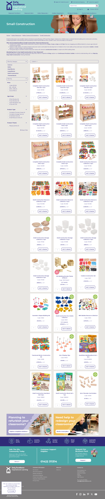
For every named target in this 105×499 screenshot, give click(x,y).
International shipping (78, 2)
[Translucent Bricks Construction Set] (41, 343)
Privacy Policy (36, 480)
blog (49, 53)
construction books (51, 49)
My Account (35, 469)
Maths (9, 67)
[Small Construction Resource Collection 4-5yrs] (64, 188)
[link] (77, 494)
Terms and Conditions (37, 471)
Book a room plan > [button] (63, 431)
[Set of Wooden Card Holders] (88, 381)
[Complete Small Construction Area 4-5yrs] (88, 112)
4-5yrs (57, 44)
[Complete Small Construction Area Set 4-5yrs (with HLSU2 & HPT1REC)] (88, 74)
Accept (12, 491)
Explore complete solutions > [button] (19, 431)
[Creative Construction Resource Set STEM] (88, 264)
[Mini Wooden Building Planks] (64, 264)
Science (10, 65)
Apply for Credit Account (62, 2)
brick (96, 47)
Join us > (17, 461)
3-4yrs (53, 44)
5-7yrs (63, 44)
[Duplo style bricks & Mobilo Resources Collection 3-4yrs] (41, 188)
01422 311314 (49, 461)
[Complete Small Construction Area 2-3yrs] (64, 112)
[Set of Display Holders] (64, 343)
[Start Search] (97, 5)
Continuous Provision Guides (66, 53)
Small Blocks (11, 69)
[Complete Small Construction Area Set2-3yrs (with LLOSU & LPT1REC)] (41, 74)
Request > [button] (83, 460)
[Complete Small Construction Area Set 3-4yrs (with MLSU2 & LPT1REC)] (64, 74)
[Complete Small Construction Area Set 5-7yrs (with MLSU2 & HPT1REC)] (41, 112)
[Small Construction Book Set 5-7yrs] (64, 381)
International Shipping (38, 475)
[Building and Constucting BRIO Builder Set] (88, 304)
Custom (34, 61)
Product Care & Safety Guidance (40, 477)
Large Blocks (11, 71)
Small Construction (13, 73)
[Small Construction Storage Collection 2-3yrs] (41, 226)
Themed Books (12, 75)
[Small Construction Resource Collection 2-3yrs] (88, 150)
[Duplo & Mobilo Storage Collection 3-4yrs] (64, 226)
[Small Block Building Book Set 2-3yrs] (88, 343)
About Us (58, 469)
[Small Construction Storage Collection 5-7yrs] (41, 264)
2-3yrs (49, 44)
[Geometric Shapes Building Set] (41, 304)
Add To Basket (43, 97)
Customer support (93, 2)
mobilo (92, 47)
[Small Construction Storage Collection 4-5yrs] (88, 226)
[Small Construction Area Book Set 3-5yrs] (41, 381)
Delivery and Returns (37, 473)
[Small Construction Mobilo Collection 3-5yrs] (64, 304)
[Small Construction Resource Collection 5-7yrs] (88, 188)
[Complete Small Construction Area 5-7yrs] (64, 150)
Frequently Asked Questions (39, 478)
